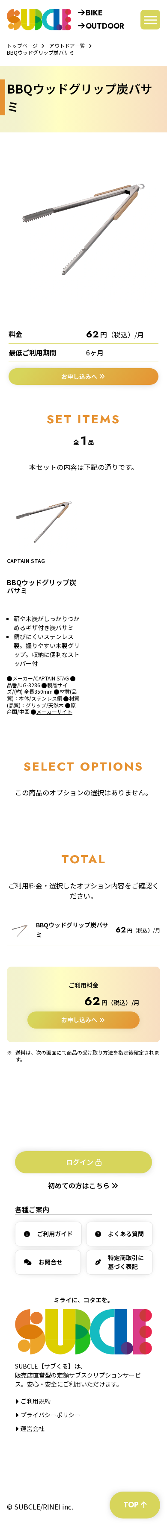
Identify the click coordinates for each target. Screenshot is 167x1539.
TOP (131, 1504)
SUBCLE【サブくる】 (39, 19)
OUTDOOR (105, 26)
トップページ (22, 45)
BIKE (94, 12)
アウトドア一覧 (67, 45)
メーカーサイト (54, 711)
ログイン (79, 1162)
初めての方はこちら (79, 1185)
